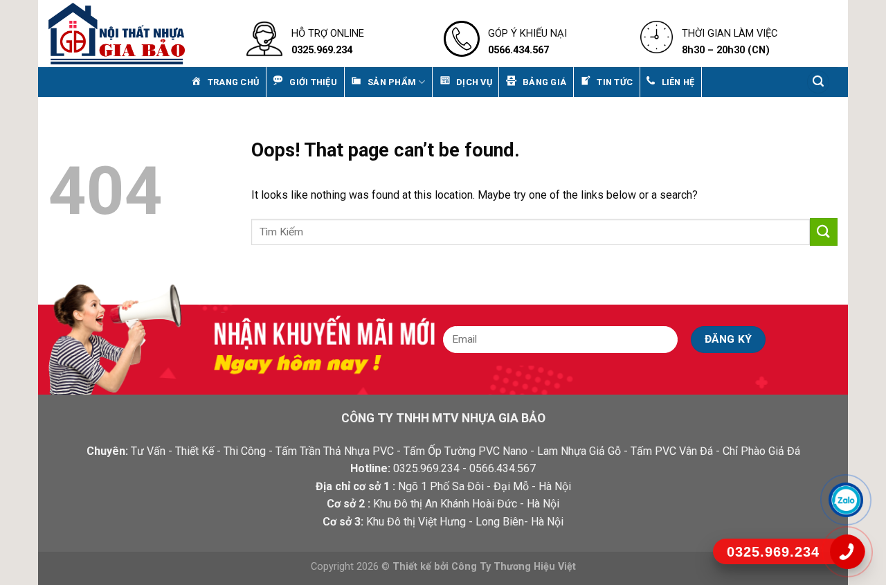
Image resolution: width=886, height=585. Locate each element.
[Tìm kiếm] (818, 82)
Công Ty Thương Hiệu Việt (513, 567)
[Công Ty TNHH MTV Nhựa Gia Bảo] (137, 33)
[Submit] (824, 231)
